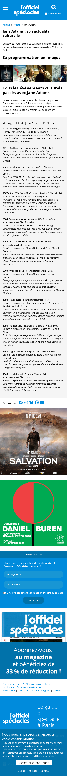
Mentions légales (41, 690)
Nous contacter (34, 684)
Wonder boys (16, 270)
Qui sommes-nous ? (13, 684)
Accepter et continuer (34, 763)
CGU (27, 690)
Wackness (14, 167)
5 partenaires (26, 749)
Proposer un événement (30, 687)
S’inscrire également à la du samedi (35, 592)
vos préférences (22, 752)
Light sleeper (16, 351)
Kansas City (15, 325)
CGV (20, 690)
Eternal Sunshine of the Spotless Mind (30, 241)
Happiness (15, 299)
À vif (11, 193)
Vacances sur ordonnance (23, 219)
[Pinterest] (36, 403)
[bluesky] (31, 403)
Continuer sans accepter (34, 771)
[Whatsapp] (26, 403)
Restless (13, 148)
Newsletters (9, 690)
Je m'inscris (33, 600)
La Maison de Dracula (21, 374)
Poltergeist (15, 128)
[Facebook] (20, 403)
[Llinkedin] (42, 403)
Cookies (57, 690)
